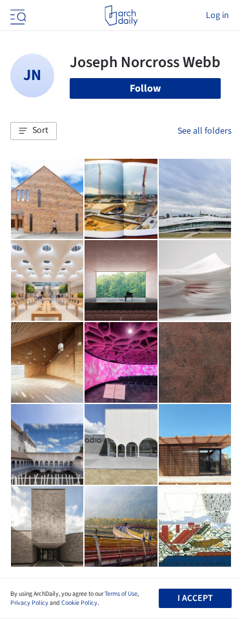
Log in (217, 15)
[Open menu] (17, 15)
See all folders (204, 131)
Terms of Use (121, 593)
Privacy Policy (29, 602)
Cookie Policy (79, 602)
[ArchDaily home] (121, 15)
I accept (195, 598)
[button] (33, 131)
